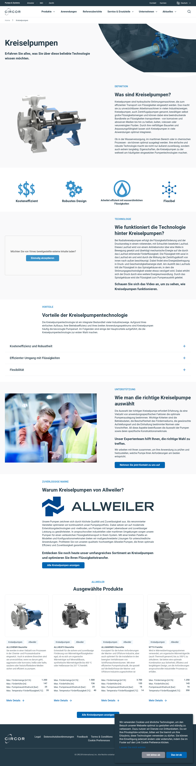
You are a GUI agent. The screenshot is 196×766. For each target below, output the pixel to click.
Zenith (51, 3)
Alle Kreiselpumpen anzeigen (63, 565)
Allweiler (30, 3)
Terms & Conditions (102, 736)
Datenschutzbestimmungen (59, 736)
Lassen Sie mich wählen (132, 747)
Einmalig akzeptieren (42, 258)
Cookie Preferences (99, 740)
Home (7, 20)
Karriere (163, 3)
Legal (38, 736)
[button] (54, 11)
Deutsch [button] (184, 3)
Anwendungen (69, 11)
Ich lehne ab (153, 754)
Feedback (82, 736)
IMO (41, 3)
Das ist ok (176, 754)
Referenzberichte (92, 11)
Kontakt (153, 3)
